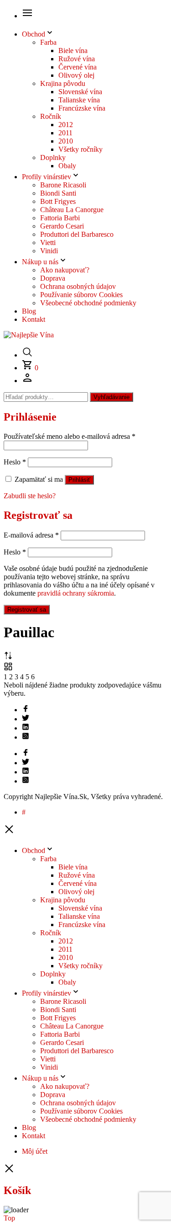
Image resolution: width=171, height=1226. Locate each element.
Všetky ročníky (80, 149)
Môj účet (34, 1151)
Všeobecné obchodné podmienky (88, 303)
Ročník (50, 116)
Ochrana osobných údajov (78, 286)
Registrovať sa (26, 609)
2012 (65, 124)
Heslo (15, 462)
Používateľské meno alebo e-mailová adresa (69, 436)
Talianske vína (79, 100)
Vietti (48, 242)
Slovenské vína (80, 92)
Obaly (67, 166)
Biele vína (73, 50)
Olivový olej (76, 75)
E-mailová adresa (31, 535)
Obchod (33, 34)
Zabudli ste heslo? (30, 496)
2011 (65, 133)
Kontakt (33, 319)
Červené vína (77, 67)
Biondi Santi (58, 193)
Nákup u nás (40, 262)
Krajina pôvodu (62, 83)
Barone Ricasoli (63, 185)
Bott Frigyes (58, 201)
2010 (65, 141)
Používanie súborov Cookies (81, 295)
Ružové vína (76, 59)
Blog (29, 311)
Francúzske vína (81, 108)
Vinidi (49, 251)
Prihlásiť (79, 479)
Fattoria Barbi (60, 218)
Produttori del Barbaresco (77, 234)
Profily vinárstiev (46, 177)
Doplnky (53, 157)
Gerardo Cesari (62, 226)
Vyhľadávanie (111, 397)
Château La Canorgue (72, 209)
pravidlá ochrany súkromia (75, 593)
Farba (48, 42)
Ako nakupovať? (64, 270)
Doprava (52, 278)
